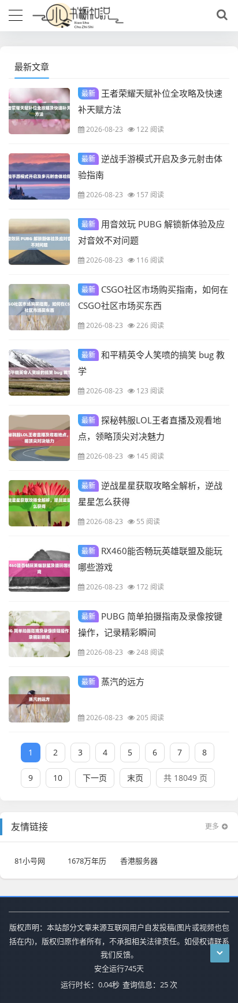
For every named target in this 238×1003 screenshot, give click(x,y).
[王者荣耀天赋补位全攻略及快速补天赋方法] (39, 111)
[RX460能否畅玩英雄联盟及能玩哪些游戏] (39, 568)
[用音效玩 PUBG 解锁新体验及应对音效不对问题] (39, 242)
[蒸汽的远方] (39, 699)
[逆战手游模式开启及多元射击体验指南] (39, 176)
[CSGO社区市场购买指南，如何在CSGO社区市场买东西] (39, 307)
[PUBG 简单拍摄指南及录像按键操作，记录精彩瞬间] (39, 634)
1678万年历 (87, 861)
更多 (212, 826)
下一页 (95, 777)
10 (57, 777)
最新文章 (31, 66)
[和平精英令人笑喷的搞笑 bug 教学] (39, 372)
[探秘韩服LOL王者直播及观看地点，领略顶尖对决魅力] (39, 438)
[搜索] (220, 15)
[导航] (16, 14)
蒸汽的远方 (112, 681)
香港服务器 (139, 861)
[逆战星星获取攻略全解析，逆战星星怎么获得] (39, 503)
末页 (135, 777)
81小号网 (29, 861)
